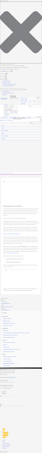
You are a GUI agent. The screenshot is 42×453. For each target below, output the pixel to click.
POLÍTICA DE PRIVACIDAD (8, 93)
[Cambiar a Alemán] (38, 98)
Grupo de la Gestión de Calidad (9, 356)
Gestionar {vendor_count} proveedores (9, 84)
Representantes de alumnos (9, 363)
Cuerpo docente (6, 347)
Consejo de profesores (7, 361)
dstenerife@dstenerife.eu (11, 377)
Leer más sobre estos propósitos (8, 85)
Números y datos (6, 320)
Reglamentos (5, 330)
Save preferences (19, 89)
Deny (7, 89)
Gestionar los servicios (6, 82)
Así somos (4, 340)
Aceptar (2, 89)
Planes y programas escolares (9, 337)
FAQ (3, 430)
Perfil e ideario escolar (7, 325)
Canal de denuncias (5, 432)
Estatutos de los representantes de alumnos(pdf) (11, 233)
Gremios (3, 354)
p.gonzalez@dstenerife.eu (5, 303)
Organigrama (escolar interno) (9, 323)
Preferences (12, 89)
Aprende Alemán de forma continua (10, 335)
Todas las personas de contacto (9, 342)
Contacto (4, 440)
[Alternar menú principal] (41, 120)
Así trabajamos (5, 328)
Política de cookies (6, 91)
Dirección (5, 344)
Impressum (4, 94)
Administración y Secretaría (8, 351)
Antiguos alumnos (6, 365)
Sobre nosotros (5, 316)
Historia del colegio (7, 318)
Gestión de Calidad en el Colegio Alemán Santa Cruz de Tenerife (16, 332)
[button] (21, 32)
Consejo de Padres (6, 358)
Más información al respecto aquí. (13, 252)
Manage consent (4, 451)
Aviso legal (4, 437)
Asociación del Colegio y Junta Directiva (11, 349)
